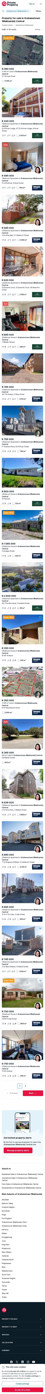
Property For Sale (9, 1319)
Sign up (31, 4)
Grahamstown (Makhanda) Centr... (15, 1222)
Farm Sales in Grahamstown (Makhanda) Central (20, 1184)
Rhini (3, 1267)
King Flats (5, 1245)
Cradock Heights (8, 1207)
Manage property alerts (18, 1150)
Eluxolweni (6, 1211)
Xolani (4, 1297)
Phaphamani (6, 1263)
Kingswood (6, 1248)
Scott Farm (6, 1275)
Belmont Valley (7, 1203)
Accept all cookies (22, 1390)
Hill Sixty (5, 1230)
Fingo (4, 1215)
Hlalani (4, 1233)
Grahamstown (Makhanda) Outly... (14, 1226)
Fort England (7, 1218)
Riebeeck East (7, 1271)
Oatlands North (8, 1260)
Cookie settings (22, 1384)
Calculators (7, 1342)
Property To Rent (9, 1327)
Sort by (37, 29)
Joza (4, 1241)
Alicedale (5, 1200)
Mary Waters (7, 1252)
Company (6, 1350)
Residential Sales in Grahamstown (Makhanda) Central (22, 1174)
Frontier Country (7, 25)
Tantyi (4, 1286)
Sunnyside (6, 1282)
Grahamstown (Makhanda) (24, 25)
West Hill (5, 1293)
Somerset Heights (8, 1278)
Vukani (4, 1290)
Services (5, 1335)
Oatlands (5, 1256)
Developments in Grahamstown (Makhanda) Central (21, 1188)
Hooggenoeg (7, 1237)
